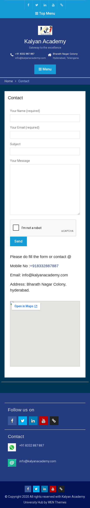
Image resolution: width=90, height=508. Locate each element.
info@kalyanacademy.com (30, 58)
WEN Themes (57, 502)
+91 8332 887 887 (24, 53)
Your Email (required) (24, 127)
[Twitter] (37, 4)
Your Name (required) (25, 111)
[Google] (61, 4)
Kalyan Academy (45, 41)
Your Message (20, 160)
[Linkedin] (45, 4)
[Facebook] (28, 4)
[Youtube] (53, 4)
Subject (15, 144)
